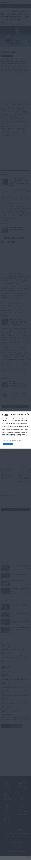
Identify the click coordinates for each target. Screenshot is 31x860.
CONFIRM (8, 444)
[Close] (28, 414)
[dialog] (15, 430)
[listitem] (15, 440)
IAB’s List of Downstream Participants (17, 435)
